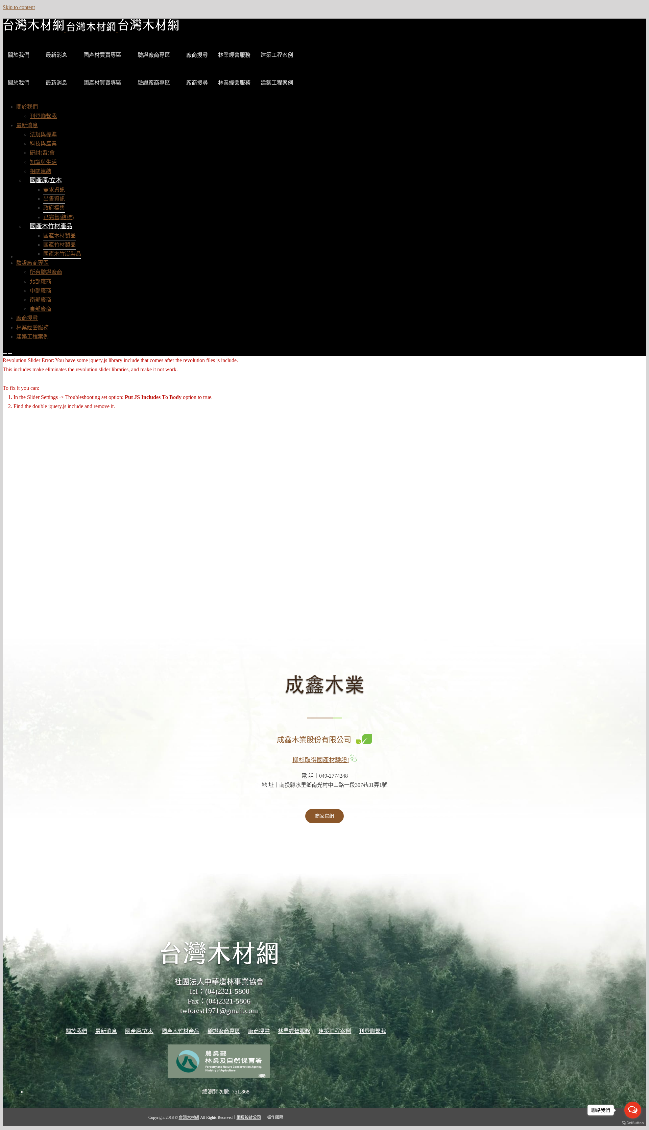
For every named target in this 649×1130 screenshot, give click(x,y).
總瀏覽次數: (217, 1091)
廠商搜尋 (197, 55)
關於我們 (18, 55)
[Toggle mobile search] (10, 351)
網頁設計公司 (249, 1117)
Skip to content (19, 7)
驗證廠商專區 (154, 55)
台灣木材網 (189, 1117)
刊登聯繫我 (372, 1031)
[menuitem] (27, 107)
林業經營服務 (234, 55)
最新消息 (56, 55)
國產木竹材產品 (51, 226)
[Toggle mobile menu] (5, 351)
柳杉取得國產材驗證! (320, 760)
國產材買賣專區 (102, 55)
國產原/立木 (46, 180)
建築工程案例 (277, 55)
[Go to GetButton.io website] (633, 1123)
